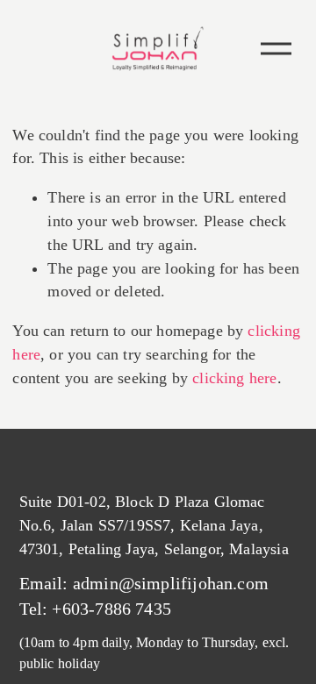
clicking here (234, 378)
